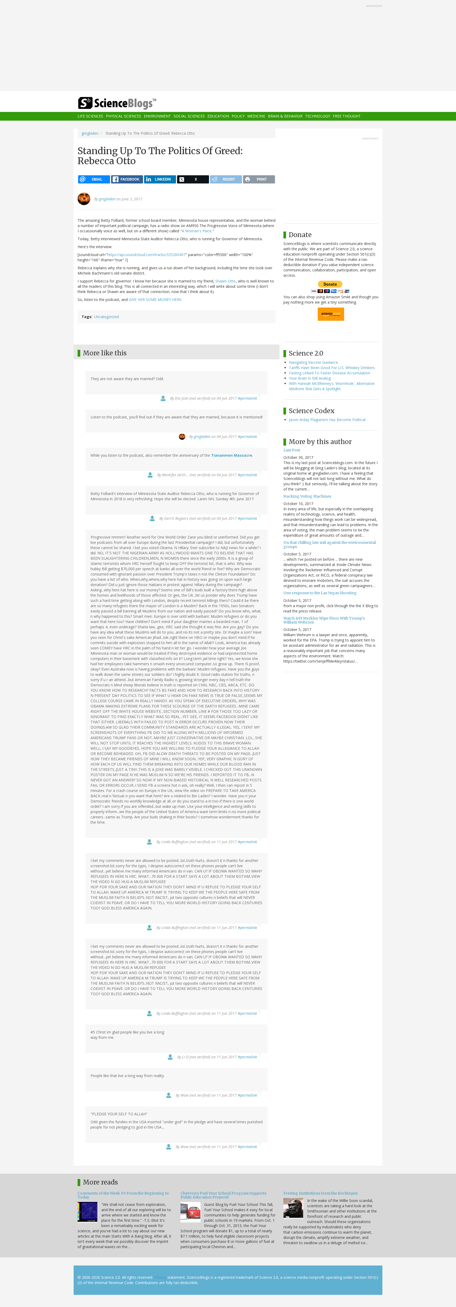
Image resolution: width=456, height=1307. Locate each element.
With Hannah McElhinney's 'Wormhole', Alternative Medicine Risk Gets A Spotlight (332, 386)
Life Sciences (90, 116)
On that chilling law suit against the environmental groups (329, 544)
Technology (317, 116)
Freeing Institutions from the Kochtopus (320, 1193)
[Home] (128, 103)
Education (218, 116)
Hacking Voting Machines (307, 496)
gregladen (90, 133)
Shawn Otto (225, 281)
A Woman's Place (197, 230)
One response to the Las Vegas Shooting (320, 593)
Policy (238, 116)
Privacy (160, 1277)
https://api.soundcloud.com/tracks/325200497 (146, 254)
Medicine (256, 116)
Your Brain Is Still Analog (310, 378)
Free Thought (347, 116)
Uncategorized (106, 316)
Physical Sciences (123, 116)
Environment (157, 116)
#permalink (247, 398)
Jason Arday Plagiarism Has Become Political (327, 419)
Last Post (291, 450)
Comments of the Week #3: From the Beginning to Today (123, 1195)
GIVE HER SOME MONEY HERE (155, 299)
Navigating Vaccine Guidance (313, 362)
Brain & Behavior (285, 116)
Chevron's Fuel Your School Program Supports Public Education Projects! (223, 1195)
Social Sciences (189, 116)
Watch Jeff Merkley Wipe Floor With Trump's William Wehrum (324, 620)
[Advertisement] (228, 46)
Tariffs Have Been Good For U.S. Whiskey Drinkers (332, 367)
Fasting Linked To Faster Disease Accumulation (329, 372)
